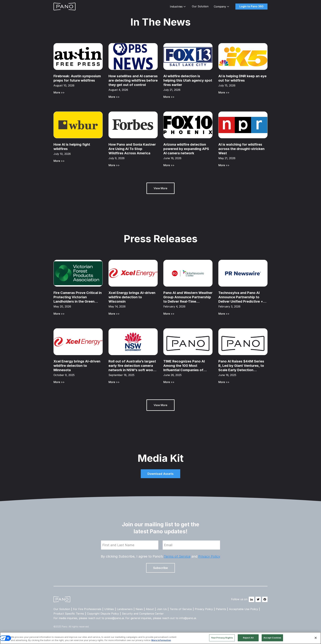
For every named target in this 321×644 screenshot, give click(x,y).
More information (161, 640)
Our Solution (200, 6)
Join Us (162, 609)
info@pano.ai (187, 618)
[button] (178, 7)
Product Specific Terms (69, 613)
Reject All (248, 637)
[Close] (315, 637)
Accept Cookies (272, 637)
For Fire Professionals (87, 609)
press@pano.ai (114, 618)
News (139, 609)
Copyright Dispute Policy (103, 613)
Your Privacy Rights (222, 637)
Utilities (109, 609)
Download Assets (160, 473)
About (150, 609)
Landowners (125, 609)
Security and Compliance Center (143, 613)
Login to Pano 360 (251, 6)
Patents (221, 609)
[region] (160, 638)
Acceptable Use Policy (243, 609)
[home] (65, 6)
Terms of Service (177, 556)
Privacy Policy (209, 556)
